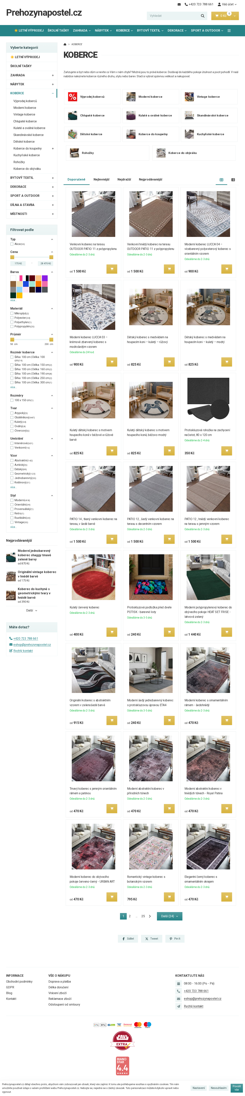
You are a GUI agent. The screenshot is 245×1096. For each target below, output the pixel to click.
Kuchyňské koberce (26, 155)
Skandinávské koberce (28, 135)
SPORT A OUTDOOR (205, 30)
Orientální (22, 504)
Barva (14, 272)
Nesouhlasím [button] (219, 1087)
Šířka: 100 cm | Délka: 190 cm (33, 373)
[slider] (12, 257)
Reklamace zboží (59, 999)
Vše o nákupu (59, 975)
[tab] (221, 179)
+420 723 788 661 (25, 638)
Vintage (21, 522)
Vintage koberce (24, 114)
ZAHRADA (80, 30)
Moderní (22, 500)
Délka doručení (58, 987)
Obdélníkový (25, 417)
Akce (20, 244)
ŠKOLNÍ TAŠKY (58, 30)
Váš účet (228, 4)
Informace (15, 975)
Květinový (22, 482)
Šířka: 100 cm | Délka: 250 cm (33, 378)
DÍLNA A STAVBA (22, 205)
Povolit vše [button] (237, 1088)
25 (143, 916)
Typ (13, 239)
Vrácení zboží (57, 993)
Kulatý (20, 421)
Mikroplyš (22, 313)
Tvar (13, 408)
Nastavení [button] (199, 1087)
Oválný (20, 426)
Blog (9, 993)
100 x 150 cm (24, 400)
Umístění (16, 438)
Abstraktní (24, 460)
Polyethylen (23, 322)
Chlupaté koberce (25, 121)
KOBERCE (125, 32)
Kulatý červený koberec (84, 607)
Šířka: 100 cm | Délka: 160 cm (33, 369)
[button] (234, 16)
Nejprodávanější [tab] (150, 179)
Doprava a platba (59, 981)
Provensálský (24, 509)
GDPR (10, 987)
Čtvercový (22, 430)
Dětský (21, 469)
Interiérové (24, 443)
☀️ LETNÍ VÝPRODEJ (29, 30)
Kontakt (11, 999)
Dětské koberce (24, 141)
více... (13, 300)
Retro (19, 513)
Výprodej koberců (25, 101)
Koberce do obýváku (27, 169)
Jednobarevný (25, 478)
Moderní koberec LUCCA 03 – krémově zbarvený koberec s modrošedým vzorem (89, 342)
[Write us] (178, 1006)
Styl (13, 495)
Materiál (16, 308)
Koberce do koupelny (27, 148)
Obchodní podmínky (19, 981)
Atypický (21, 413)
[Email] (179, 4)
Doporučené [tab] (76, 179)
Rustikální (22, 517)
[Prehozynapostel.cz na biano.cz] (122, 1066)
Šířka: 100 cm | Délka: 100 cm (30, 358)
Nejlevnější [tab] (101, 179)
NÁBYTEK (102, 30)
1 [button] (124, 917)
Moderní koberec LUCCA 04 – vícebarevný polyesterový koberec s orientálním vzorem (208, 249)
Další (29, 610)
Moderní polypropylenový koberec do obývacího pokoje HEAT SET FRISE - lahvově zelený (208, 612)
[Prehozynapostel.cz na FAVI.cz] (122, 1040)
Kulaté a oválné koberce (29, 128)
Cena (14, 252)
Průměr (15, 334)
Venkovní (22, 447)
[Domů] (65, 44)
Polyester (22, 317)
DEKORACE (176, 30)
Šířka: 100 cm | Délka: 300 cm (33, 382)
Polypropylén (24, 326)
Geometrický (25, 473)
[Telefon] (178, 991)
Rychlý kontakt (23, 651)
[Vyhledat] (202, 16)
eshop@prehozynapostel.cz (32, 644)
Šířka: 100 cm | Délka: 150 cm (33, 364)
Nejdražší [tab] (124, 179)
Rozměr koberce (22, 352)
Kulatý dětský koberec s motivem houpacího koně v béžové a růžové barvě (91, 434)
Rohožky (19, 162)
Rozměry (16, 395)
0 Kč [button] (225, 16)
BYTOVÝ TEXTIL (148, 30)
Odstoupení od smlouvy (64, 1004)
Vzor (13, 455)
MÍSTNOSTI (18, 214)
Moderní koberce (24, 108)
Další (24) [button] (167, 916)
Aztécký (21, 464)
